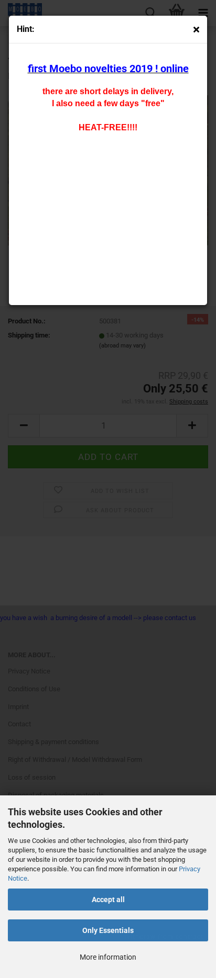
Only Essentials (108, 930)
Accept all (108, 899)
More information (108, 957)
